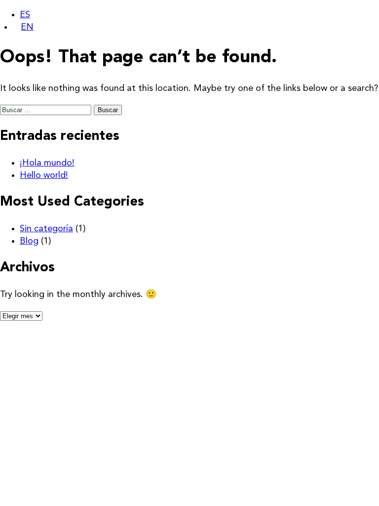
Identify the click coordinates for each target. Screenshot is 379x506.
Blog (29, 241)
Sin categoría (46, 228)
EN (27, 27)
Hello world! (44, 175)
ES (25, 14)
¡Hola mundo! (47, 163)
